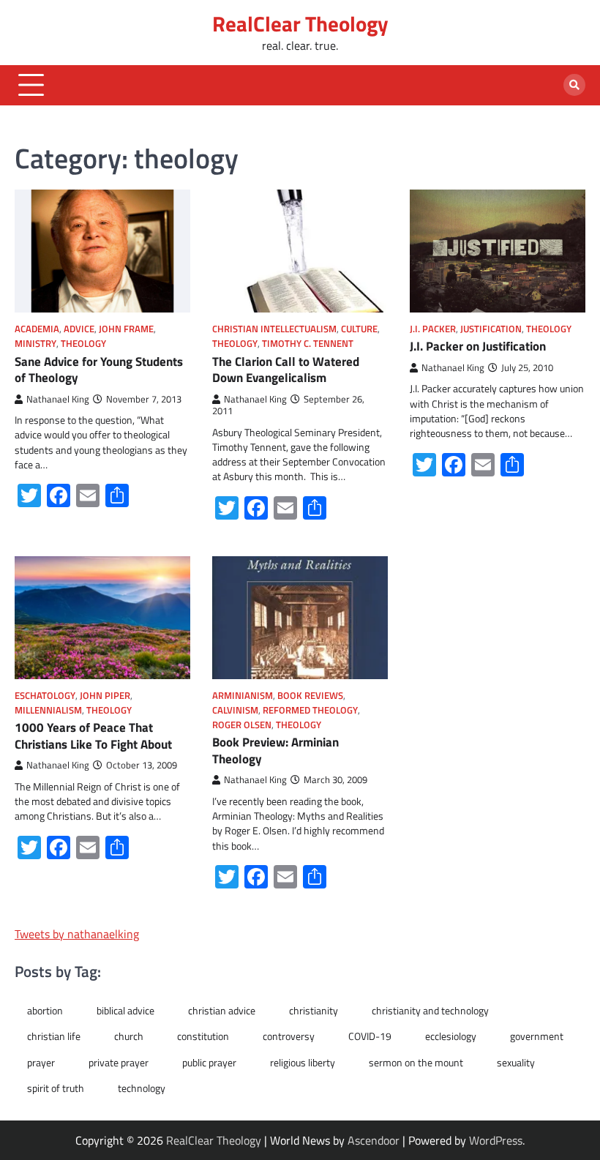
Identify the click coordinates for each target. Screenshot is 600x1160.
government (536, 1036)
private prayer (119, 1062)
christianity (313, 1010)
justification (491, 328)
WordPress (495, 1140)
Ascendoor (374, 1140)
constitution (203, 1036)
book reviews (310, 695)
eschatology (45, 695)
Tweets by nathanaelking (77, 934)
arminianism (242, 695)
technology (141, 1088)
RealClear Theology (300, 23)
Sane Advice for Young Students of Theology (99, 369)
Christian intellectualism (274, 328)
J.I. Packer (433, 328)
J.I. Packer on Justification (478, 346)
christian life (53, 1036)
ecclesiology (450, 1036)
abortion (45, 1010)
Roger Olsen (241, 724)
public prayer (209, 1062)
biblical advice (125, 1010)
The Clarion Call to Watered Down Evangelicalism (285, 369)
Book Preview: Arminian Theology (275, 750)
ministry (35, 343)
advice (79, 328)
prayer (41, 1062)
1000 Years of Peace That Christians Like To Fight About (93, 735)
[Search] (574, 85)
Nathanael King (57, 399)
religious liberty (302, 1062)
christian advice (221, 1010)
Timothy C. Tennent (307, 343)
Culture (359, 328)
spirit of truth (55, 1088)
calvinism (235, 710)
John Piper (105, 695)
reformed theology (310, 710)
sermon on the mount (416, 1062)
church (128, 1036)
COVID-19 (369, 1036)
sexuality (516, 1062)
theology (83, 343)
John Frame (126, 328)
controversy (289, 1036)
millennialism (48, 710)
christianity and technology (430, 1010)
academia (37, 328)
